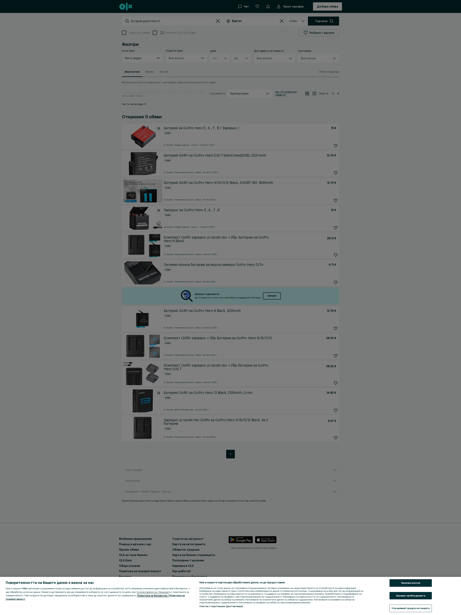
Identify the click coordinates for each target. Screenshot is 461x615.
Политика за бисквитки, (153, 595)
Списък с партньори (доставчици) (221, 606)
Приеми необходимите (410, 595)
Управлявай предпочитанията (410, 608)
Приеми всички (410, 582)
